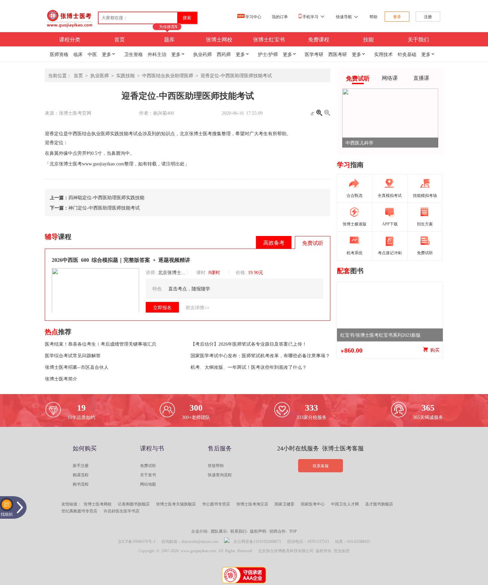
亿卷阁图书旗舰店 (134, 504)
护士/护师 (268, 54)
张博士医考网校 (98, 504)
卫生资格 (133, 54)
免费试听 (148, 465)
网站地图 (148, 484)
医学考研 (314, 54)
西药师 (224, 54)
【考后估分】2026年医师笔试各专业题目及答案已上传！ (249, 343)
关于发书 (148, 475)
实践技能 (125, 75)
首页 (119, 39)
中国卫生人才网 (345, 504)
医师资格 (59, 54)
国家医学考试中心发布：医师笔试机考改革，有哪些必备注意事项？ (260, 355)
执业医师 (99, 75)
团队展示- (219, 531)
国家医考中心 (313, 504)
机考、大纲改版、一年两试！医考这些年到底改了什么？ (249, 367)
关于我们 (418, 39)
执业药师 (202, 54)
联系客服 (321, 466)
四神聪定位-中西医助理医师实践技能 (106, 197)
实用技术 (383, 54)
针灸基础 (407, 54)
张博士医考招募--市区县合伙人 (77, 367)
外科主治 (157, 54)
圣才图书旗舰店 (379, 504)
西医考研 (337, 54)
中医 (92, 54)
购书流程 (81, 484)
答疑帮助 (216, 465)
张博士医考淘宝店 (252, 504)
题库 (169, 39)
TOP (293, 531)
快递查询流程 (220, 475)
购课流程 (81, 475)
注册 (428, 17)
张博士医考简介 (61, 378)
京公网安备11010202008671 (257, 541)
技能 (368, 39)
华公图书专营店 (216, 504)
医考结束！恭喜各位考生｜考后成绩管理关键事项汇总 (100, 343)
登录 (397, 17)
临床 (78, 54)
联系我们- (239, 531)
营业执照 (342, 551)
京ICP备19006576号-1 (136, 541)
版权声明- (258, 531)
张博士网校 (219, 39)
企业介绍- (199, 531)
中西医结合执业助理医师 (167, 75)
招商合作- (278, 531)
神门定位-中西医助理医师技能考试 (104, 207)
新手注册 (81, 465)
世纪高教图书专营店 (79, 511)
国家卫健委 (284, 504)
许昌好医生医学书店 (121, 511)
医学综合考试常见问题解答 (73, 355)
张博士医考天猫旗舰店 (176, 504)
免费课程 (318, 39)
